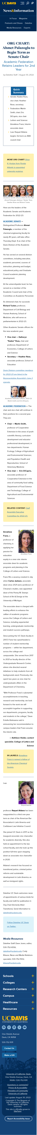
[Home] (15, 1019)
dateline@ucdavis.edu (12, 912)
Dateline (28, 23)
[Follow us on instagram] (9, 1027)
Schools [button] (8, 976)
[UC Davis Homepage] (9, 3)
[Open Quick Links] (32, 3)
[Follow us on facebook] (4, 1027)
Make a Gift (9, 1055)
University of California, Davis (18, 1073)
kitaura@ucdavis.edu (12, 962)
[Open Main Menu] (22, 3)
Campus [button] (8, 995)
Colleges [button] (9, 982)
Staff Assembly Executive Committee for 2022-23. (18, 512)
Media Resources (14, 27)
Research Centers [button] (15, 989)
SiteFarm (17, 1111)
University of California (17, 1093)
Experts (27, 27)
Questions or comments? (17, 1084)
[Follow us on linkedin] (14, 1027)
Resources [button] (10, 1009)
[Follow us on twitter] (19, 1027)
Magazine (23, 18)
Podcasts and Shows (14, 23)
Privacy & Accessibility (17, 1087)
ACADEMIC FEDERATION (14, 406)
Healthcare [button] (10, 1002)
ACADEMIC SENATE (12, 221)
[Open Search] (27, 3)
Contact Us (9, 1048)
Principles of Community (18, 1090)
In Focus (13, 18)
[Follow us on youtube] (24, 1027)
